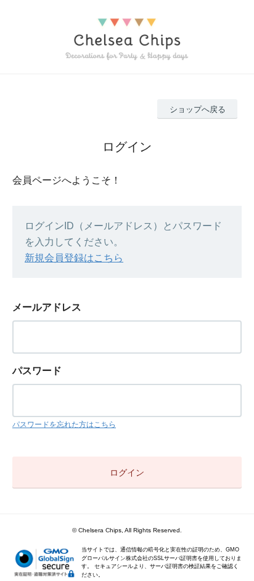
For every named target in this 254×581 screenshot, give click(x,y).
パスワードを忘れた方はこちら (64, 424)
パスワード (37, 370)
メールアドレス (46, 307)
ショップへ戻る (198, 109)
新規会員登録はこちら (74, 258)
